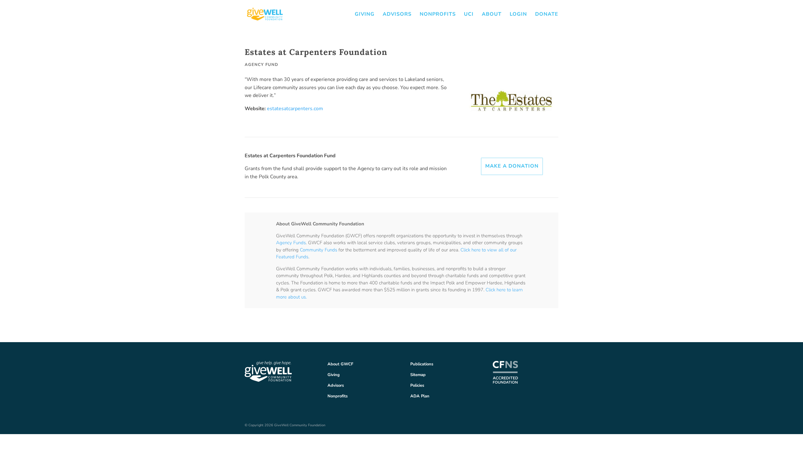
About (492, 15)
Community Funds (318, 250)
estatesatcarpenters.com (295, 108)
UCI (469, 15)
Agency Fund (261, 64)
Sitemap (418, 375)
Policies (417, 385)
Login (518, 15)
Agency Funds (291, 242)
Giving (365, 15)
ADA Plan (419, 396)
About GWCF (340, 364)
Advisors (397, 15)
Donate (546, 15)
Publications (421, 364)
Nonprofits (438, 15)
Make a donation (512, 166)
